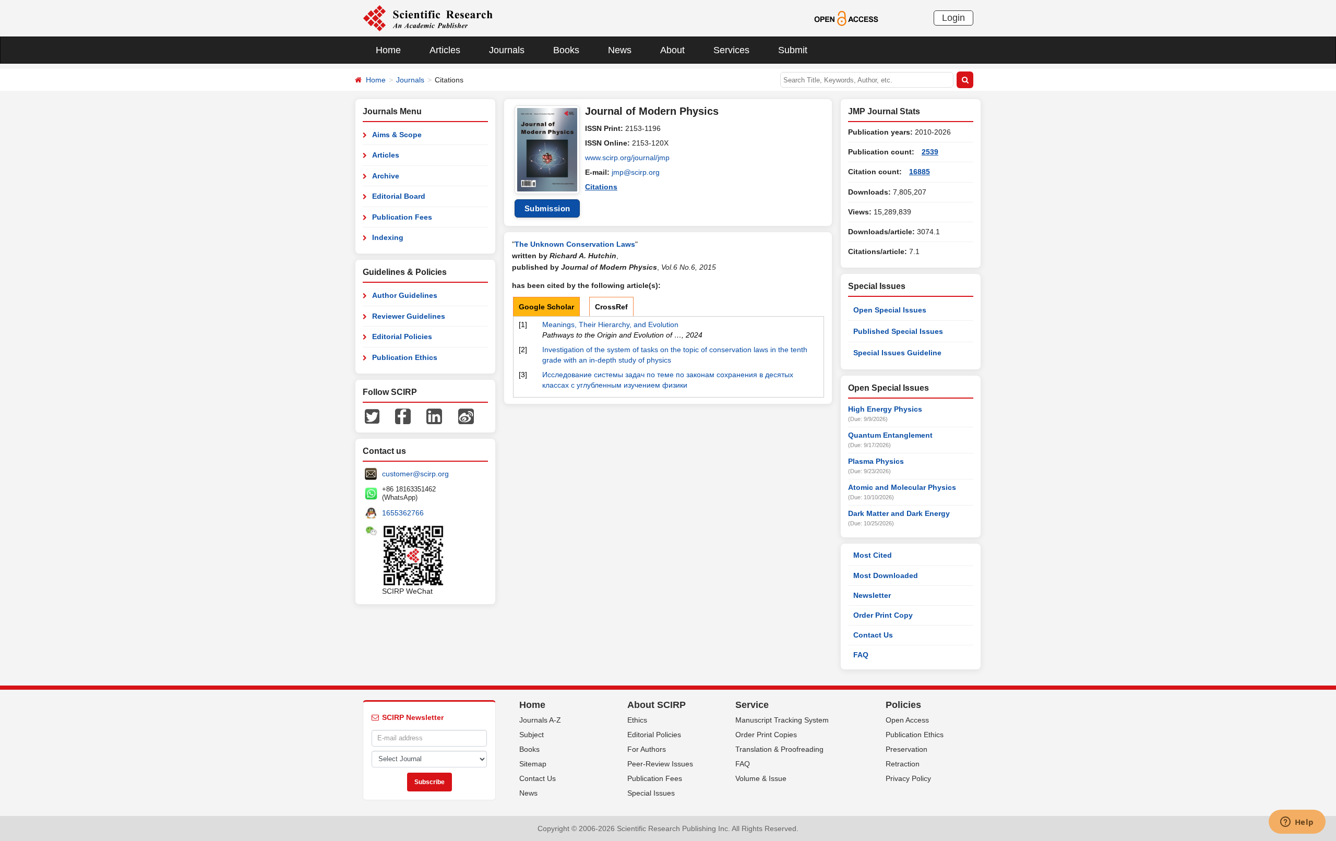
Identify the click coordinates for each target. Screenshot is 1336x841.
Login (953, 18)
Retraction (903, 764)
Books (566, 50)
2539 (930, 152)
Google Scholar (546, 307)
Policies (903, 705)
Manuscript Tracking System (782, 720)
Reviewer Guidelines (408, 316)
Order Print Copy (883, 615)
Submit (792, 50)
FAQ (860, 655)
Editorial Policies (402, 336)
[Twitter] (372, 416)
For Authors (646, 749)
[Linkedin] (434, 416)
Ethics (637, 720)
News (619, 50)
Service (752, 705)
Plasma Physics (876, 461)
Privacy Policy (908, 778)
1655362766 (403, 513)
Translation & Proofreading (779, 749)
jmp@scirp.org (636, 172)
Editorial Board (398, 196)
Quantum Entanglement (890, 435)
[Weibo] (466, 416)
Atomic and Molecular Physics (902, 487)
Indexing (387, 237)
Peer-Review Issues (660, 764)
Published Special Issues (898, 331)
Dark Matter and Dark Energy (899, 513)
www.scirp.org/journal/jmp (627, 157)
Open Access (907, 720)
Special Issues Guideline (897, 353)
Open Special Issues (889, 310)
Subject (531, 734)
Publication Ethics (404, 357)
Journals (506, 50)
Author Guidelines (404, 295)
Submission (547, 208)
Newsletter (872, 595)
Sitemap (532, 764)
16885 (919, 171)
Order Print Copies (766, 734)
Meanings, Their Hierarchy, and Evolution (610, 324)
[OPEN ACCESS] (846, 18)
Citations (601, 187)
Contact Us (873, 635)
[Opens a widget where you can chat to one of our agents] (1297, 823)
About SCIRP (656, 705)
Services (731, 50)
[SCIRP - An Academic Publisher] (428, 18)
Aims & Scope (397, 134)
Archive (385, 176)
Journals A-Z (540, 720)
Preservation (906, 749)
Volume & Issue (760, 778)
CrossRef (611, 307)
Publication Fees (402, 217)
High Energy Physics (885, 409)
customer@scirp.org (415, 474)
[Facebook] (403, 416)
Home (388, 50)
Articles (445, 50)
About (672, 50)
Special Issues (651, 793)
